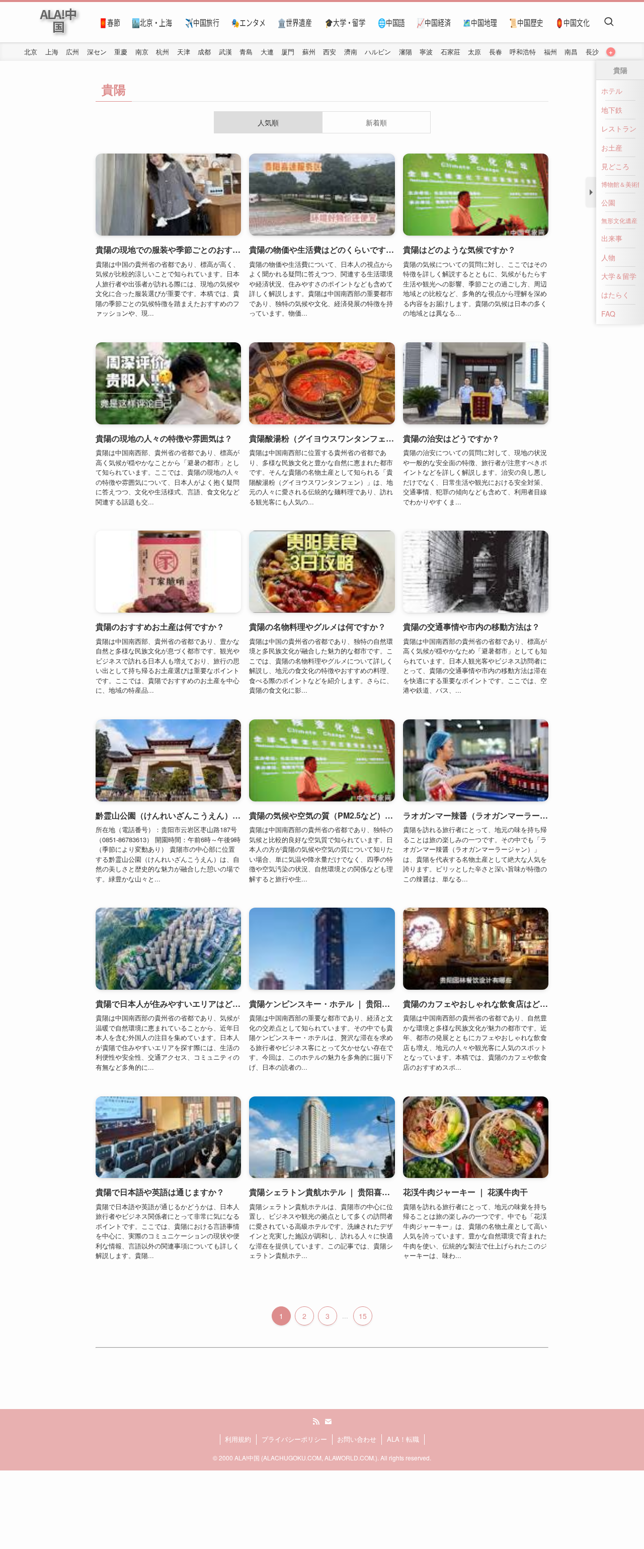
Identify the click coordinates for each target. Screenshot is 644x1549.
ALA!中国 (58, 20)
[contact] (328, 1421)
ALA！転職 (403, 1439)
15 (363, 1316)
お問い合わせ (356, 1439)
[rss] (315, 1421)
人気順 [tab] (268, 122)
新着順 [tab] (376, 122)
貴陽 (114, 89)
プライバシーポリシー (294, 1439)
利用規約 (238, 1439)
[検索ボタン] (609, 22)
